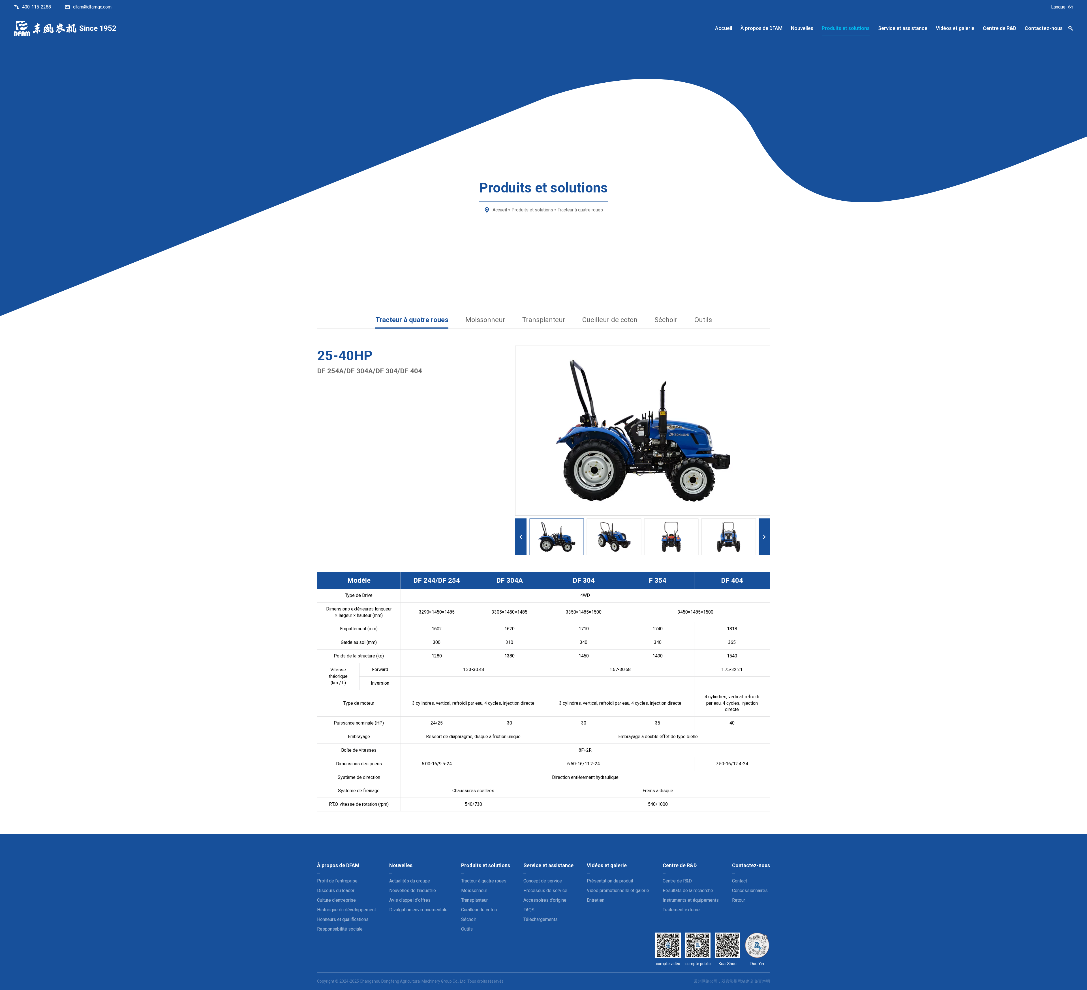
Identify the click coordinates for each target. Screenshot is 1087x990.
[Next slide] (764, 536)
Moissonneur (485, 320)
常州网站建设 (741, 981)
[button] (556, 536)
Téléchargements (540, 919)
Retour (738, 900)
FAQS (528, 909)
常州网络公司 (706, 981)
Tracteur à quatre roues (580, 210)
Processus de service (545, 890)
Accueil (500, 210)
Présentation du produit (610, 881)
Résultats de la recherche (688, 890)
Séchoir (665, 320)
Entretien (595, 900)
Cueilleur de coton (609, 320)
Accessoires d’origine (544, 900)
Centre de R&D (677, 881)
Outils (703, 320)
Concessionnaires (750, 890)
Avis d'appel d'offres (410, 900)
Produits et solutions (532, 210)
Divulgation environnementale (418, 909)
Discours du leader (335, 890)
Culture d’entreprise (336, 900)
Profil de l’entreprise (337, 881)
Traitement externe (681, 909)
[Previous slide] (521, 536)
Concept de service (542, 881)
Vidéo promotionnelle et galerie (618, 890)
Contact (739, 881)
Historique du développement (346, 909)
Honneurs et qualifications (343, 919)
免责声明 (762, 981)
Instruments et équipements (691, 900)
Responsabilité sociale (340, 929)
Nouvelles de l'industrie (412, 890)
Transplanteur (543, 320)
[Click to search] (1070, 29)
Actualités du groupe (409, 881)
